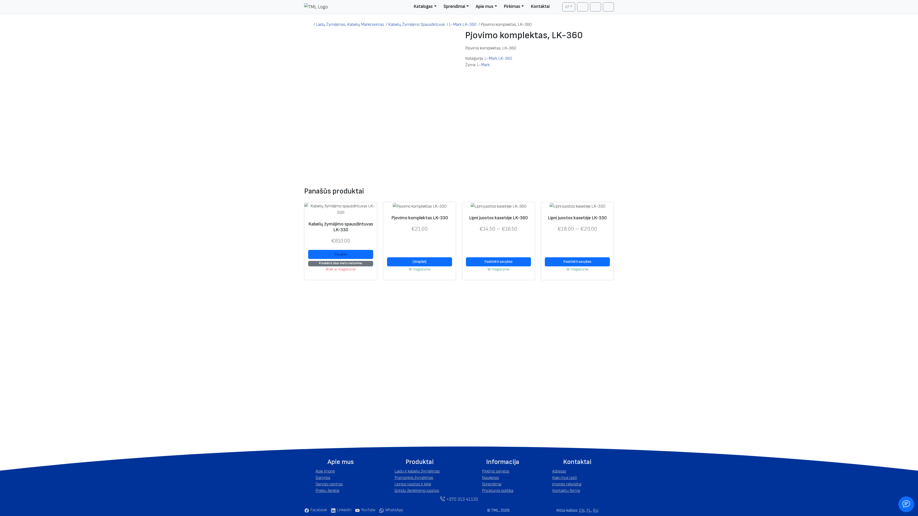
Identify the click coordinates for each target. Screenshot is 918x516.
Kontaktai (540, 6)
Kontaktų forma (566, 490)
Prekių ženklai (327, 490)
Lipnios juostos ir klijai (412, 484)
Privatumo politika (497, 490)
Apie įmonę (325, 471)
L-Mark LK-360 (498, 58)
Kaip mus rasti (564, 477)
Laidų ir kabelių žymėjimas (417, 471)
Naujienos (490, 477)
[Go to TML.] (308, 24)
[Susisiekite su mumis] (906, 504)
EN (582, 510)
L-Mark (483, 64)
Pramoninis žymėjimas (413, 477)
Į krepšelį (419, 261)
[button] (340, 462)
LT (567, 7)
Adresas (559, 471)
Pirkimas (512, 6)
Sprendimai (454, 6)
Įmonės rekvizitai (566, 484)
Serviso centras (329, 484)
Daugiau (340, 254)
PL (588, 510)
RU (596, 510)
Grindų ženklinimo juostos (416, 490)
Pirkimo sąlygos (495, 471)
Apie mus (484, 6)
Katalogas (423, 6)
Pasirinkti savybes (498, 261)
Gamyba (323, 477)
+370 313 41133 (461, 499)
